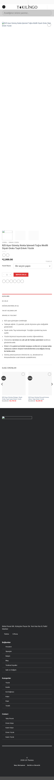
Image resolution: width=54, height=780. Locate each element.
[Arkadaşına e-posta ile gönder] (14, 281)
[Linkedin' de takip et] (31, 754)
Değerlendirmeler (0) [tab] (10, 306)
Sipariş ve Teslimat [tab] (9, 315)
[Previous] (6, 125)
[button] (3, 7)
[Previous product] (7, 255)
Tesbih (8, 706)
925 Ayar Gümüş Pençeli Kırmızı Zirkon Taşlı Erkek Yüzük (38, 398)
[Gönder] (48, 13)
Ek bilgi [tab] (5, 301)
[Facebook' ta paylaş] (7, 281)
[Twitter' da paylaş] (11, 281)
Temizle (49, 261)
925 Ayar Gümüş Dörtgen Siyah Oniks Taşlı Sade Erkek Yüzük (12, 398)
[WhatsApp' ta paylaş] (4, 281)
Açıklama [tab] (6, 296)
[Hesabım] (43, 7)
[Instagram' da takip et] (26, 754)
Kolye (7, 696)
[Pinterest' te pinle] (18, 281)
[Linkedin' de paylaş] (22, 281)
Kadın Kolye (10, 728)
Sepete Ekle (21, 274)
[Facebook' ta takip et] (23, 754)
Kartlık (8, 687)
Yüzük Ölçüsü (6, 265)
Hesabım (9, 647)
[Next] (47, 125)
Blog (7, 660)
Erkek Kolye (10, 723)
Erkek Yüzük (14, 242)
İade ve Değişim (11, 670)
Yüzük (4, 242)
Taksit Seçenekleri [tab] (9, 310)
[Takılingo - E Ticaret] (27, 7)
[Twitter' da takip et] (28, 754)
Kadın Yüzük (10, 737)
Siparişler (9, 651)
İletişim (8, 656)
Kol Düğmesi (10, 692)
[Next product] (4, 255)
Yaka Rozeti (10, 718)
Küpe (7, 701)
